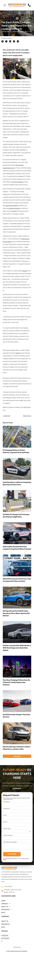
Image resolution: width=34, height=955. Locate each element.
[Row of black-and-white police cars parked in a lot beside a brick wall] (17, 469)
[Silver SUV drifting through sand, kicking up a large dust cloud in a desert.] (17, 733)
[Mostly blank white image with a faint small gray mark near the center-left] (29, 6)
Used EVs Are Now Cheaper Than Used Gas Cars (16, 716)
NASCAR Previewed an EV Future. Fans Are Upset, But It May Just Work (17, 580)
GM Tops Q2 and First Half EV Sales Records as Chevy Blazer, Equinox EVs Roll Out (16, 613)
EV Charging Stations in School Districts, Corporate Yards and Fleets (16, 451)
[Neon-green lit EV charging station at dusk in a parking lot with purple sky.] (17, 666)
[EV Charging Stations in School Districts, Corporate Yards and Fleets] (17, 437)
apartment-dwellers (12, 205)
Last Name (6, 808)
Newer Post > (27, 416)
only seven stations (17, 182)
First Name (6, 801)
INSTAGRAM (5, 938)
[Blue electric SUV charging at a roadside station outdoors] (17, 597)
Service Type (6, 828)
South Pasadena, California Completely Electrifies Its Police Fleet (17, 483)
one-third (14, 211)
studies (24, 271)
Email (4, 815)
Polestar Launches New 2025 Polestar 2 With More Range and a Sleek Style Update (17, 647)
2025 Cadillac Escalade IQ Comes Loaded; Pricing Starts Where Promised (17, 548)
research (17, 353)
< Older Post (6, 416)
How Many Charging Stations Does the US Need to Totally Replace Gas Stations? (16, 682)
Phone (5, 822)
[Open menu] (5, 5)
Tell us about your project (10, 842)
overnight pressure (14, 208)
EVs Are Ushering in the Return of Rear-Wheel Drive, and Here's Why (17, 748)
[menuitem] (17, 900)
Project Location (7, 835)
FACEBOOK (4, 935)
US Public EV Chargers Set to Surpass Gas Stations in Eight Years (16, 515)
